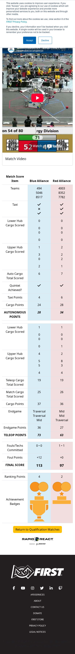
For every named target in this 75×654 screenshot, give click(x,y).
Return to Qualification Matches (37, 529)
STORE (37, 619)
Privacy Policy (16, 21)
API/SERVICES (38, 594)
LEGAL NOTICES (37, 631)
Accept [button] (29, 40)
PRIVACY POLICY (37, 625)
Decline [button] (45, 40)
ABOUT (37, 600)
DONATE (37, 613)
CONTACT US (37, 607)
